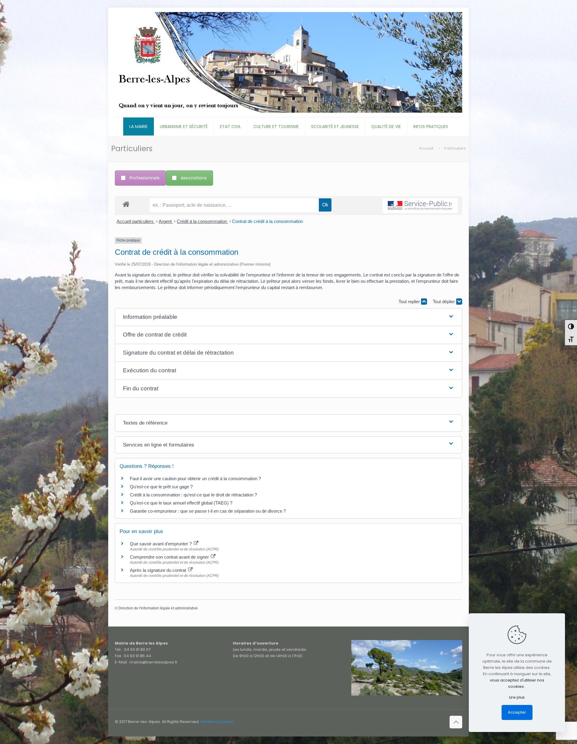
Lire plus (517, 697)
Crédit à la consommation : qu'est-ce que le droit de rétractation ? (193, 494)
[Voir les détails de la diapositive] (406, 668)
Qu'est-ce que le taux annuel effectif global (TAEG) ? (181, 502)
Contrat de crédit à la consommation (267, 221)
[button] (288, 317)
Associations (194, 178)
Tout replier (409, 301)
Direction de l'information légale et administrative (158, 608)
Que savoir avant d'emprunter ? (161, 543)
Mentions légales (217, 721)
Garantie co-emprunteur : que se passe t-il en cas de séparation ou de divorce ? (208, 511)
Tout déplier (444, 301)
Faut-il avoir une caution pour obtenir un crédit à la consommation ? (195, 478)
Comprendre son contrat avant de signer (170, 557)
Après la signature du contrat (158, 570)
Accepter (517, 712)
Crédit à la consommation (202, 221)
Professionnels (145, 178)
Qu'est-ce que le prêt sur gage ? (161, 486)
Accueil (426, 148)
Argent (166, 221)
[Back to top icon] (456, 722)
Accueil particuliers (136, 221)
